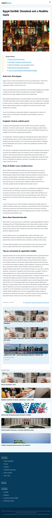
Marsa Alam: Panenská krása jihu (18, 67)
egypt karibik (28, 302)
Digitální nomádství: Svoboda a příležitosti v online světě (17, 400)
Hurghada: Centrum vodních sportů (19, 62)
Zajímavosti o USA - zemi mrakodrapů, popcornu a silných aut (23, 355)
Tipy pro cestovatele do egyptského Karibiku (22, 70)
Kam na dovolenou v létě (8, 384)
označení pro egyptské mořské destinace (40, 302)
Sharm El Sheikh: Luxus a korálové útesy (21, 65)
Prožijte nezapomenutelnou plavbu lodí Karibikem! (15, 445)
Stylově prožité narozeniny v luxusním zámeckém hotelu (17, 430)
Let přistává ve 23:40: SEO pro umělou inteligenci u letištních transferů (23, 322)
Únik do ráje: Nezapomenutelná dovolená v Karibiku (16, 415)
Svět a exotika (10, 357)
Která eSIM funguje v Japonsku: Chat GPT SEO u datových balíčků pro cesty (25, 339)
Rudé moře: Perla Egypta (16, 59)
